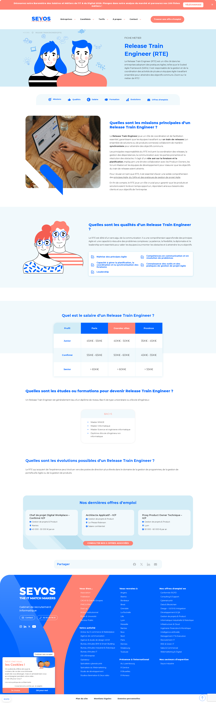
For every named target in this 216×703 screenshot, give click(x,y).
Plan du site (82, 699)
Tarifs (102, 19)
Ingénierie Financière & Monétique (175, 628)
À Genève (124, 667)
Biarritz (123, 597)
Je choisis (15, 690)
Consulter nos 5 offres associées (108, 543)
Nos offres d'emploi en (173, 588)
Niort (122, 636)
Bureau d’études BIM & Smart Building (97, 644)
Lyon (122, 620)
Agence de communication (92, 636)
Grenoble (124, 608)
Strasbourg (125, 648)
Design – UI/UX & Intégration (173, 608)
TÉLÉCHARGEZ (193, 4)
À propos (117, 19)
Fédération (85, 597)
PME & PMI (85, 604)
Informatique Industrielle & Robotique (177, 620)
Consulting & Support (169, 597)
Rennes (123, 644)
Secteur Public (86, 620)
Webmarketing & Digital (171, 652)
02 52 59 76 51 (49, 618)
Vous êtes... (86, 588)
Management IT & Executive (173, 636)
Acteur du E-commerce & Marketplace (97, 632)
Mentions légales (102, 699)
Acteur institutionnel (89, 612)
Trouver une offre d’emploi (167, 19)
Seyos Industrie (167, 663)
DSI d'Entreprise (87, 656)
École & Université (88, 616)
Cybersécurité (166, 600)
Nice (122, 632)
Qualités (76, 99)
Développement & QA (170, 612)
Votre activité (87, 628)
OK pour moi (42, 690)
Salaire (95, 99)
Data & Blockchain (168, 604)
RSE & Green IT (167, 644)
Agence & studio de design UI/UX (95, 640)
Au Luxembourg (127, 663)
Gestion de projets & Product (173, 616)
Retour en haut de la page (202, 698)
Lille (122, 616)
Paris (122, 640)
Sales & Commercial (169, 648)
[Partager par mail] (155, 564)
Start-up (84, 608)
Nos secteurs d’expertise (174, 659)
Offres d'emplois (160, 100)
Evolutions (136, 99)
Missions (57, 99)
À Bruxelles (125, 671)
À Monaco (124, 675)
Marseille (124, 624)
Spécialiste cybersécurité (91, 663)
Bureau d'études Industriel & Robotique (97, 648)
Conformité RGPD (168, 593)
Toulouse (124, 652)
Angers (123, 593)
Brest (122, 604)
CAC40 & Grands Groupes (91, 600)
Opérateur (84, 660)
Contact (134, 19)
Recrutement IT (167, 640)
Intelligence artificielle (170, 632)
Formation (114, 99)
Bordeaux (124, 600)
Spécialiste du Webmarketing (93, 667)
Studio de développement (92, 671)
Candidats (85, 19)
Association (85, 593)
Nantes (123, 628)
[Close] (212, 4)
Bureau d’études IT (88, 652)
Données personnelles (129, 699)
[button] (6, 699)
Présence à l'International (134, 659)
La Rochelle (125, 612)
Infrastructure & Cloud (170, 624)
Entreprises (66, 19)
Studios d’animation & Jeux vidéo (94, 675)
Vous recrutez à (129, 588)
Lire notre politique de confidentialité (18, 682)
